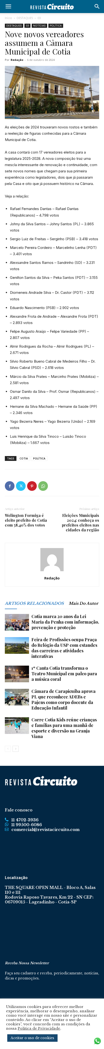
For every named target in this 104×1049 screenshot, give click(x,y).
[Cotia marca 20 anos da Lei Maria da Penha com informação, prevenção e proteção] (17, 622)
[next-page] (16, 749)
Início (8, 18)
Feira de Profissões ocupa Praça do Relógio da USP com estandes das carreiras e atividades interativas (64, 648)
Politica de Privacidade (39, 1028)
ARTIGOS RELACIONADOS (34, 603)
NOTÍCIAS (39, 25)
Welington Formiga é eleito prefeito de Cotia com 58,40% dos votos (26, 520)
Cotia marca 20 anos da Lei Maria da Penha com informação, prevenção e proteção (65, 621)
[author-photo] (52, 571)
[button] (8, 6)
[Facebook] (10, 486)
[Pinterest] (32, 486)
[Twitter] (21, 486)
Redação (17, 60)
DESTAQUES (25, 18)
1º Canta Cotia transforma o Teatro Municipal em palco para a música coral (64, 673)
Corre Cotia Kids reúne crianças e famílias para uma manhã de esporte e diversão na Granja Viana (64, 728)
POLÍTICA (56, 25)
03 (39, 18)
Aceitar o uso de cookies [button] (32, 1038)
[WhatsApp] (43, 486)
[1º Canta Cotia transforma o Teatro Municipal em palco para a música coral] (17, 674)
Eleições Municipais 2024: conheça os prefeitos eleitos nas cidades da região (80, 522)
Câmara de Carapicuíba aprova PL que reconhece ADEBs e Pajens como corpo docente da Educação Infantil (63, 699)
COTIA (24, 458)
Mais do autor (83, 603)
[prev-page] (8, 749)
